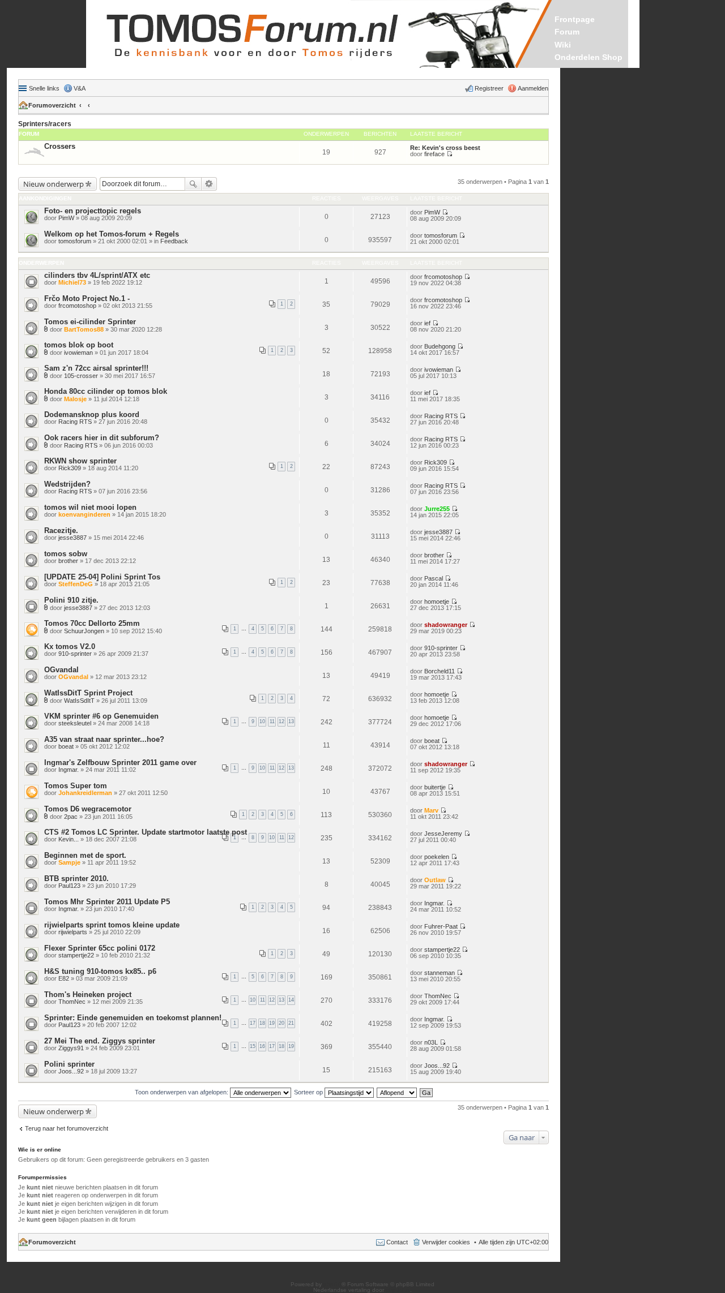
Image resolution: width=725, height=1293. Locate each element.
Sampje (69, 862)
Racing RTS (75, 421)
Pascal (433, 578)
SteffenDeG (75, 584)
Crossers (59, 146)
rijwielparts (72, 932)
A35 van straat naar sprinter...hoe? (104, 739)
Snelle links (44, 88)
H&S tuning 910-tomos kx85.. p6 (100, 971)
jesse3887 (72, 537)
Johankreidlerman (85, 792)
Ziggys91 (71, 1048)
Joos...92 (71, 1071)
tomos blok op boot (78, 345)
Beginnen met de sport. (85, 855)
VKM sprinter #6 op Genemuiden (101, 716)
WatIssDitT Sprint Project (88, 693)
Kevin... (68, 839)
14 (291, 1000)
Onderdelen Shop (588, 57)
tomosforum (74, 241)
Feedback (174, 241)
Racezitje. (61, 530)
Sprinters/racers (44, 124)
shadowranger (445, 624)
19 (272, 1023)
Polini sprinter (69, 1064)
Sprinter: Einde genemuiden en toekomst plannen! (132, 1017)
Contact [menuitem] (397, 1242)
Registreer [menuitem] (489, 88)
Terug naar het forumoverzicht (66, 1128)
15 (252, 1046)
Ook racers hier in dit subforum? (101, 437)
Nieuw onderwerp (53, 184)
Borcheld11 (439, 671)
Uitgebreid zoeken (209, 184)
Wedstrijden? (67, 484)
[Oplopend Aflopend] (397, 1092)
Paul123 (69, 885)
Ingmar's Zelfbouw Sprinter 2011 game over (120, 762)
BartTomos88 (84, 329)
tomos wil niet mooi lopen (90, 507)
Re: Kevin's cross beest (445, 147)
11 (272, 721)
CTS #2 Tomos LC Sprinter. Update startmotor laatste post (145, 832)
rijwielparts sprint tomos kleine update (112, 925)
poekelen (436, 856)
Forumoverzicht (52, 105)
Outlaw (435, 880)
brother (68, 560)
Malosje (75, 399)
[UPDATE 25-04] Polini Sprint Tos (102, 577)
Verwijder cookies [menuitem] (446, 1242)
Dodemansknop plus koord (91, 414)
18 (262, 1023)
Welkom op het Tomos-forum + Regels (111, 234)
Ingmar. (68, 769)
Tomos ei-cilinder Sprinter (90, 321)
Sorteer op (309, 1092)
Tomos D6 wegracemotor (87, 809)
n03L (431, 1042)
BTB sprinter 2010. (76, 878)
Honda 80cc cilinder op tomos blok (105, 391)
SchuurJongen (84, 631)
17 (252, 1023)
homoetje (436, 601)
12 (281, 721)
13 (291, 721)
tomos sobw (65, 553)
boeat (66, 746)
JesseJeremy (443, 833)
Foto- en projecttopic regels (92, 211)
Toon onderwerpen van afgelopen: (182, 1092)
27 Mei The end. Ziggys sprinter (99, 1041)
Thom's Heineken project (87, 994)
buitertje (435, 787)
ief (427, 323)
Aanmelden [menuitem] (533, 88)
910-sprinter (75, 653)
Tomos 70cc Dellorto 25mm (92, 623)
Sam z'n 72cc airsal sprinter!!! (96, 368)
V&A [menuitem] (80, 88)
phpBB (332, 1284)
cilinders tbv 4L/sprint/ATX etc (97, 275)
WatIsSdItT (79, 700)
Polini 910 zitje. (71, 600)
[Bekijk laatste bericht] (449, 154)
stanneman (439, 972)
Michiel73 (72, 282)
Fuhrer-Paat (441, 926)
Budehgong (439, 346)
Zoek (193, 184)
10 (262, 721)
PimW (66, 217)
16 (262, 1046)
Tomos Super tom (75, 785)
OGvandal (61, 669)
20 (281, 1023)
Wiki (563, 44)
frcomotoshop (443, 276)
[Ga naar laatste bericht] (445, 212)
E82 (63, 978)
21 (291, 1023)
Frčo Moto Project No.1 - (87, 298)
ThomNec (72, 1001)
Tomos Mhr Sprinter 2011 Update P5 (107, 901)
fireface (434, 154)
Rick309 (69, 468)
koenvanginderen (84, 514)
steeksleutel (74, 723)
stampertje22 (76, 955)
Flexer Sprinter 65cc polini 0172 (99, 948)
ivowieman (78, 352)
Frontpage (575, 19)
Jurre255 (437, 508)
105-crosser (81, 375)
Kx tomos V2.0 (69, 646)
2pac (71, 816)
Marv (431, 810)
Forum (567, 31)
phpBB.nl (398, 1290)
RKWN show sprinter (80, 461)
